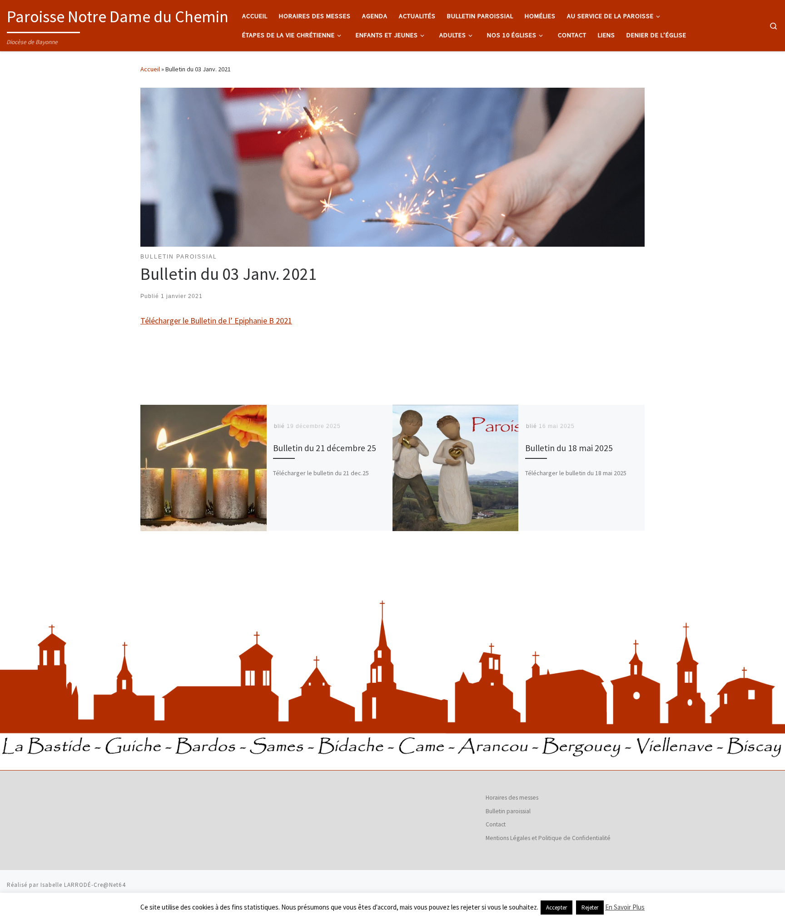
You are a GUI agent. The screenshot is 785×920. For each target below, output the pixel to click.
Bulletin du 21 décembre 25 (324, 448)
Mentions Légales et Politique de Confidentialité (548, 838)
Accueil (150, 69)
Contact (496, 824)
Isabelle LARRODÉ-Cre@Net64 (83, 885)
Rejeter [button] (589, 907)
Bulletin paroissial (508, 811)
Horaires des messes (512, 797)
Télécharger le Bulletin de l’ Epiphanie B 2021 (216, 320)
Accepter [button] (556, 907)
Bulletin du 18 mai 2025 (569, 448)
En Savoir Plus (625, 907)
